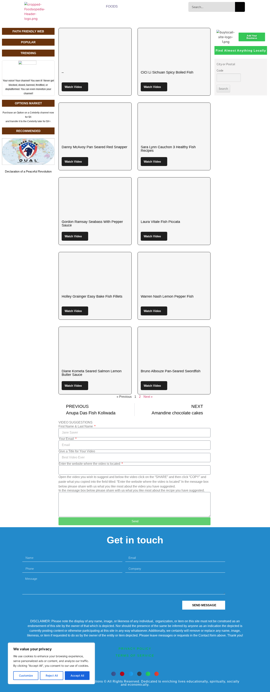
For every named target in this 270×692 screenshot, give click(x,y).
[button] (113, 674)
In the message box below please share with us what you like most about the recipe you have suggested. (132, 490)
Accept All (77, 675)
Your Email (67, 438)
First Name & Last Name (76, 426)
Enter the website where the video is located (90, 463)
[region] (51, 663)
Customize (26, 675)
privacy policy (135, 648)
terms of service (135, 655)
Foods (112, 6)
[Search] (240, 7)
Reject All (52, 675)
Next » (148, 396)
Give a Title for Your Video (77, 451)
